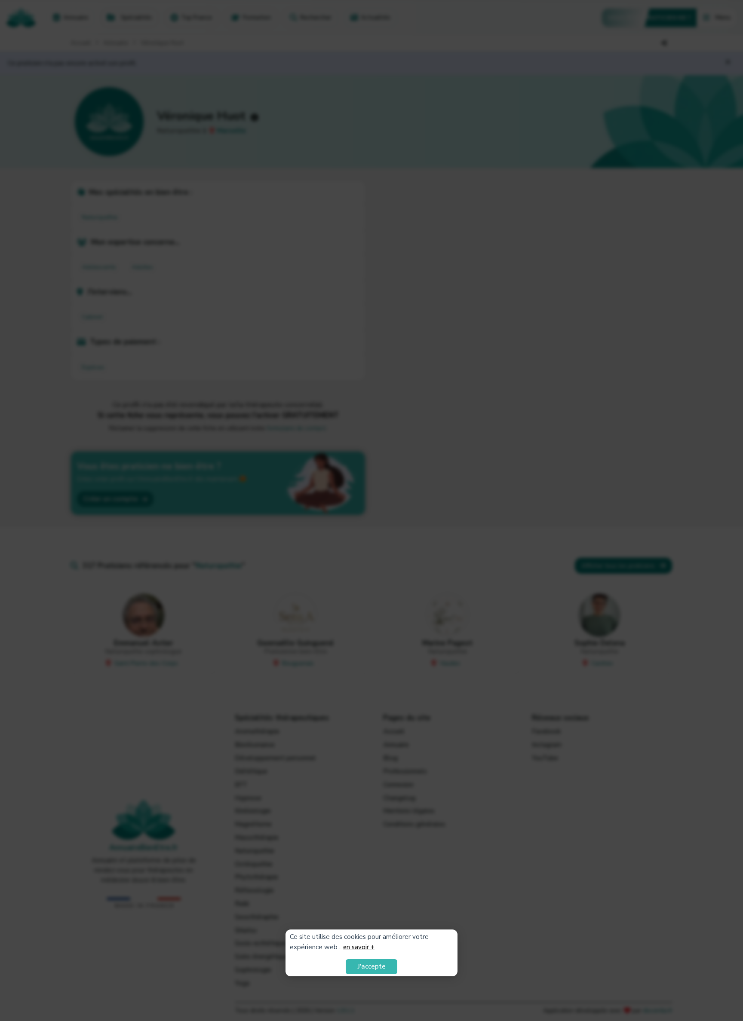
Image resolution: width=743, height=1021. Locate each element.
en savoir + (359, 947)
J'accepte (372, 966)
